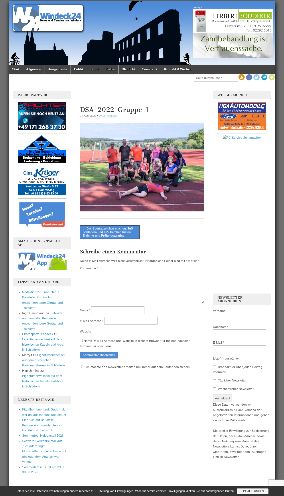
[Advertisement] (142, 97)
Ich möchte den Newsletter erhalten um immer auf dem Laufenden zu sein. (138, 367)
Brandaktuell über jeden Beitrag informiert (237, 369)
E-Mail (218, 342)
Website (85, 331)
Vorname (219, 311)
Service (147, 69)
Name (85, 310)
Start (15, 69)
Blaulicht (128, 69)
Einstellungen (252, 491)
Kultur (110, 69)
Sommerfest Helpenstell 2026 (43, 435)
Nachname (220, 327)
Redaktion (29, 292)
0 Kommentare (107, 115)
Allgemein (33, 69)
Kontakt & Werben (178, 69)
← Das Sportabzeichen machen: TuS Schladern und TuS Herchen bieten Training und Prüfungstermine (108, 232)
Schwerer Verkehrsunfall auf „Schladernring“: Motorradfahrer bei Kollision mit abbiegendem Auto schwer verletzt (44, 451)
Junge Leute (57, 69)
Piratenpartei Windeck (37, 334)
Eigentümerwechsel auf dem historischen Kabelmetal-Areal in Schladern (43, 344)
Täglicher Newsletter (232, 380)
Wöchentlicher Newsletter (235, 389)
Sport (95, 69)
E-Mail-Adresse (91, 321)
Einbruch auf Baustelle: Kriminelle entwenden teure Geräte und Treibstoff (41, 425)
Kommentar (89, 268)
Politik (79, 69)
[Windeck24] (142, 33)
